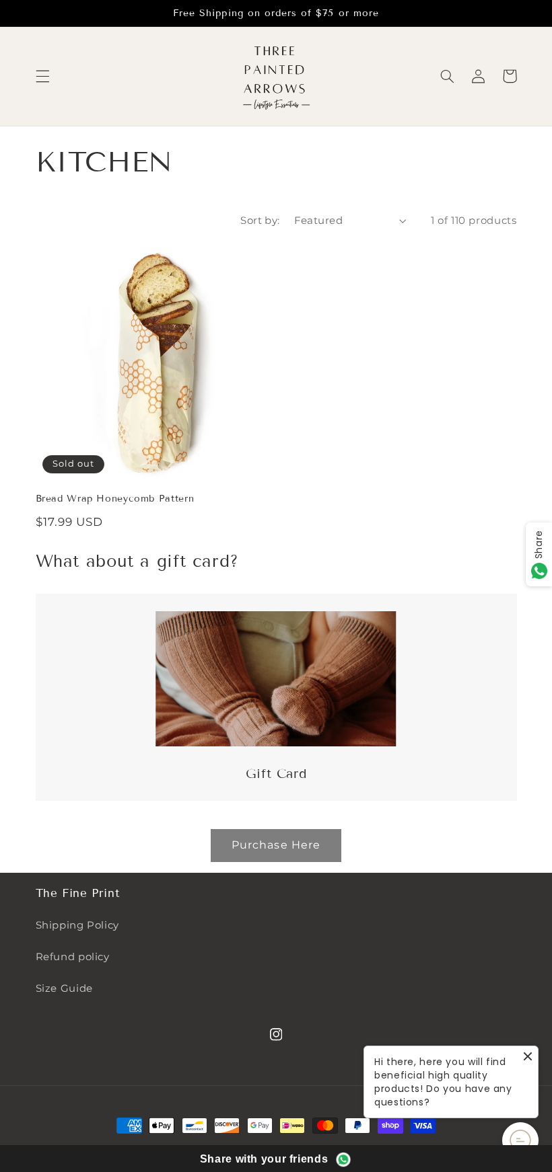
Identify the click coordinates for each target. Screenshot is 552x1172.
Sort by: (259, 220)
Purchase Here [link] (276, 844)
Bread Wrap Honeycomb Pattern (115, 498)
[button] (42, 76)
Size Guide (64, 988)
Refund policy (73, 957)
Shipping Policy (77, 925)
